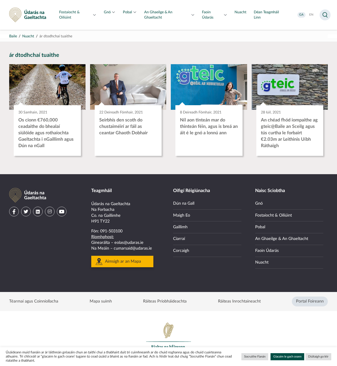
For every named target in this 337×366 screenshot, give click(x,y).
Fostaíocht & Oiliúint (273, 215)
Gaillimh (180, 227)
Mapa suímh (101, 301)
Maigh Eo (181, 215)
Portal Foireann (310, 301)
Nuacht (28, 36)
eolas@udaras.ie (129, 243)
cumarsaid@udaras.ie (133, 248)
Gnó (259, 203)
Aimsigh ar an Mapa (123, 261)
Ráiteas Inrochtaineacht (239, 301)
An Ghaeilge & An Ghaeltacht (281, 239)
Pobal (260, 227)
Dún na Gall (183, 203)
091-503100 (111, 231)
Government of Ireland (168, 337)
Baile (13, 36)
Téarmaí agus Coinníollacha (33, 301)
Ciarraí (179, 239)
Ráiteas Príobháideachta (165, 301)
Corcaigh (181, 251)
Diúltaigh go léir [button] (318, 356)
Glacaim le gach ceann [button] (287, 356)
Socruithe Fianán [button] (254, 356)
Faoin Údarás (267, 251)
